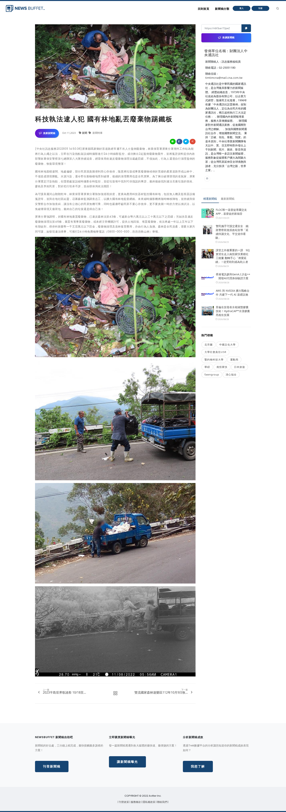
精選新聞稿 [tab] (210, 198)
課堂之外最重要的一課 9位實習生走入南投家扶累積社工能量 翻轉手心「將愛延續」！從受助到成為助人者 (232, 256)
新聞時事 (97, 133)
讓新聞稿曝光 (127, 762)
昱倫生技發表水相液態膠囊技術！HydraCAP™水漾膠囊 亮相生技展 (233, 311)
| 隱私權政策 (148, 802)
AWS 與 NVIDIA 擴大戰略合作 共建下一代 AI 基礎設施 (232, 292)
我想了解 (198, 766)
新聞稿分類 (222, 9)
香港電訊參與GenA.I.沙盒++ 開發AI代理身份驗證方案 (233, 276)
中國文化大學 (227, 344)
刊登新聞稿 (52, 766)
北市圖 (208, 344)
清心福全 (231, 374)
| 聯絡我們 (162, 802)
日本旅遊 (239, 367)
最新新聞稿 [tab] (227, 198)
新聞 (85, 133)
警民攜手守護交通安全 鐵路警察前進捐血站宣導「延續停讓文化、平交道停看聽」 (231, 232)
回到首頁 (203, 9)
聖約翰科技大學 (214, 359)
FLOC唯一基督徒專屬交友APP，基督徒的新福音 (231, 211)
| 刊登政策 (124, 802)
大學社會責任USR (215, 352)
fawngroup (211, 374)
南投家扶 (222, 367)
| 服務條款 (135, 802)
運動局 (234, 359)
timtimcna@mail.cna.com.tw (223, 78)
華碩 (207, 367)
